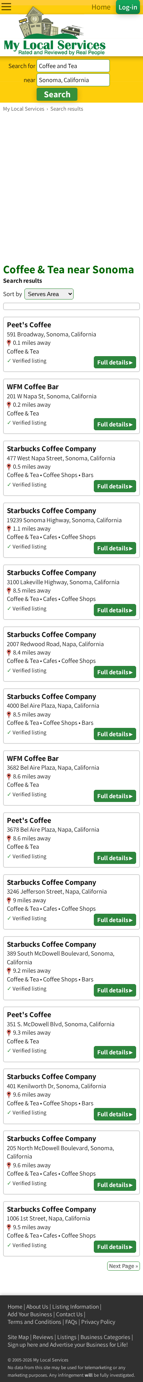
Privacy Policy (98, 1321)
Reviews (43, 1337)
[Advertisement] (71, 187)
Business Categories (105, 1337)
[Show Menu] (6, 6)
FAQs (71, 1321)
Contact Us (69, 1314)
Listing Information (75, 1306)
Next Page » (123, 1266)
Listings (67, 1337)
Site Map (18, 1337)
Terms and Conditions (34, 1321)
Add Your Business (30, 1314)
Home (15, 1306)
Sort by (12, 294)
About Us (37, 1306)
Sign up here (23, 1344)
